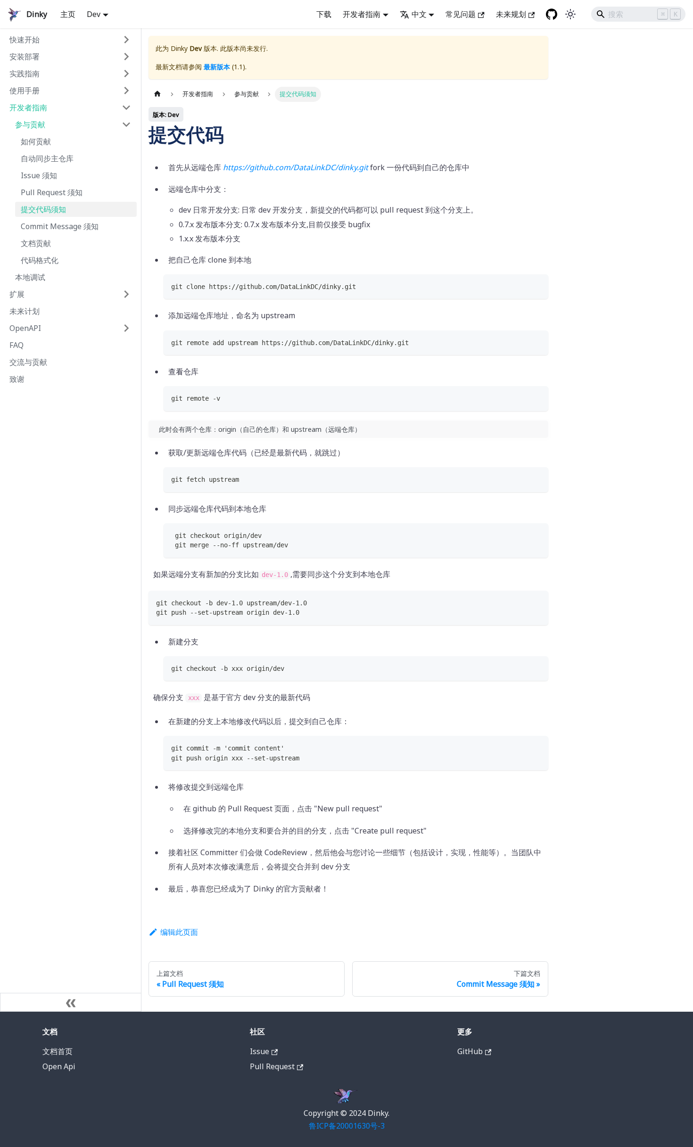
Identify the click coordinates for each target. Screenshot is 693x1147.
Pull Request (272, 1066)
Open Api (58, 1066)
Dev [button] (93, 14)
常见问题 (461, 14)
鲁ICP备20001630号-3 (347, 1126)
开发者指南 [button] (361, 14)
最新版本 (217, 66)
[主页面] (157, 94)
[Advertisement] (70, 528)
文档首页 (57, 1051)
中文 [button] (419, 14)
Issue (259, 1051)
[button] (70, 39)
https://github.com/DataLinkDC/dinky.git (295, 167)
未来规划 (511, 14)
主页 (67, 14)
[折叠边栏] (70, 1002)
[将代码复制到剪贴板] (536, 286)
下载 (323, 14)
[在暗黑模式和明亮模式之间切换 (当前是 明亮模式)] (570, 14)
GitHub (470, 1051)
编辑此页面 (179, 932)
